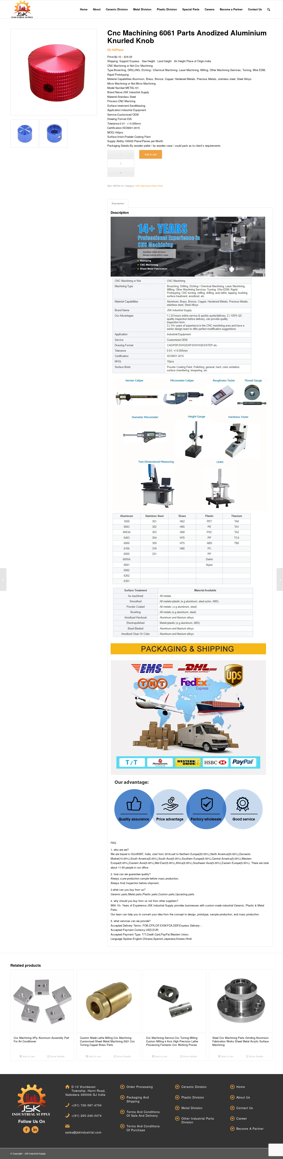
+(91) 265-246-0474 (86, 1115)
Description (118, 203)
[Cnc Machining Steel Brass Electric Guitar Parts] (3, 579)
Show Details (57, 1056)
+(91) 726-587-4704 (86, 1105)
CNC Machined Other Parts (149, 185)
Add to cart (151, 154)
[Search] (269, 9)
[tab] (117, 203)
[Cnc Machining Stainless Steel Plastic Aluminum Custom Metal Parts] (280, 579)
